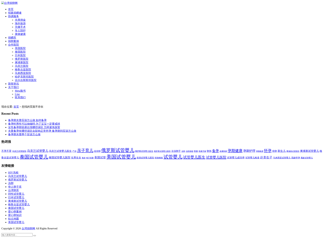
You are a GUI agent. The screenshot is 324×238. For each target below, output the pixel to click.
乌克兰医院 (21, 66)
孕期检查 (259, 151)
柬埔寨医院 (21, 62)
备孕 (215, 151)
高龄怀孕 (295, 158)
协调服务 (13, 16)
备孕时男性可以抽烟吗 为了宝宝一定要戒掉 (34, 123)
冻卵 (183, 151)
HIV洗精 (13, 172)
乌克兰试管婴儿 (37, 151)
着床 (84, 158)
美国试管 (100, 157)
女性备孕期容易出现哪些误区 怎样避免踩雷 (34, 127)
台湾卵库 (13, 190)
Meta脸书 (20, 90)
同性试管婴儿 (16, 193)
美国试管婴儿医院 (145, 157)
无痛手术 (20, 27)
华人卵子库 (15, 186)
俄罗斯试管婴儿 (117, 150)
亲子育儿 (85, 150)
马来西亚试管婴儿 (282, 158)
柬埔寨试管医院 (292, 151)
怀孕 (268, 151)
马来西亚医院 (23, 73)
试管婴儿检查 (252, 157)
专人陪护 (20, 30)
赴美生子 (266, 157)
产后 (74, 151)
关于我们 (13, 87)
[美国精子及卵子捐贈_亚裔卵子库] (9, 3)
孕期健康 (235, 151)
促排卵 (97, 151)
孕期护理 (249, 151)
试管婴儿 (173, 156)
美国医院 (20, 48)
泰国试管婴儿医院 (59, 157)
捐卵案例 (13, 41)
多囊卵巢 (223, 151)
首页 (11, 9)
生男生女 (76, 157)
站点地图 (13, 218)
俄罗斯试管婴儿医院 (162, 151)
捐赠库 (12, 37)
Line (17, 94)
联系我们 (20, 97)
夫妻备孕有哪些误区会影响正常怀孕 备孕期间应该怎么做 (42, 130)
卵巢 (196, 151)
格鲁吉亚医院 (23, 69)
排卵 (274, 151)
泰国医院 (20, 51)
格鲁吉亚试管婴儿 (19, 204)
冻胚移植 (189, 151)
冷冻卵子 (176, 151)
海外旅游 (20, 23)
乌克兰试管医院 (19, 151)
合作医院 (13, 44)
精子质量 (90, 158)
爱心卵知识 (15, 215)
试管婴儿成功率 (236, 157)
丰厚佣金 (20, 19)
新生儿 (282, 150)
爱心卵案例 (15, 211)
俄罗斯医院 (21, 58)
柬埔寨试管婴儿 (309, 150)
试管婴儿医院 (216, 157)
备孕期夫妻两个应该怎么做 (24, 134)
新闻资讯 (13, 83)
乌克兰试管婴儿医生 (60, 151)
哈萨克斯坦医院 (24, 76)
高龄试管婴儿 (307, 158)
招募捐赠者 (15, 12)
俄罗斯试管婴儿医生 (144, 151)
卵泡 (209, 151)
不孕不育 (6, 151)
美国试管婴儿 (121, 156)
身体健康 (20, 34)
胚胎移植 (159, 158)
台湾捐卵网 (28, 228)
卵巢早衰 (202, 151)
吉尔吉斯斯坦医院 (25, 80)
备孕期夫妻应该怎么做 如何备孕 (27, 120)
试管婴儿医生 (194, 157)
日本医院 (20, 55)
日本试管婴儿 (16, 197)
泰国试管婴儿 (34, 156)
